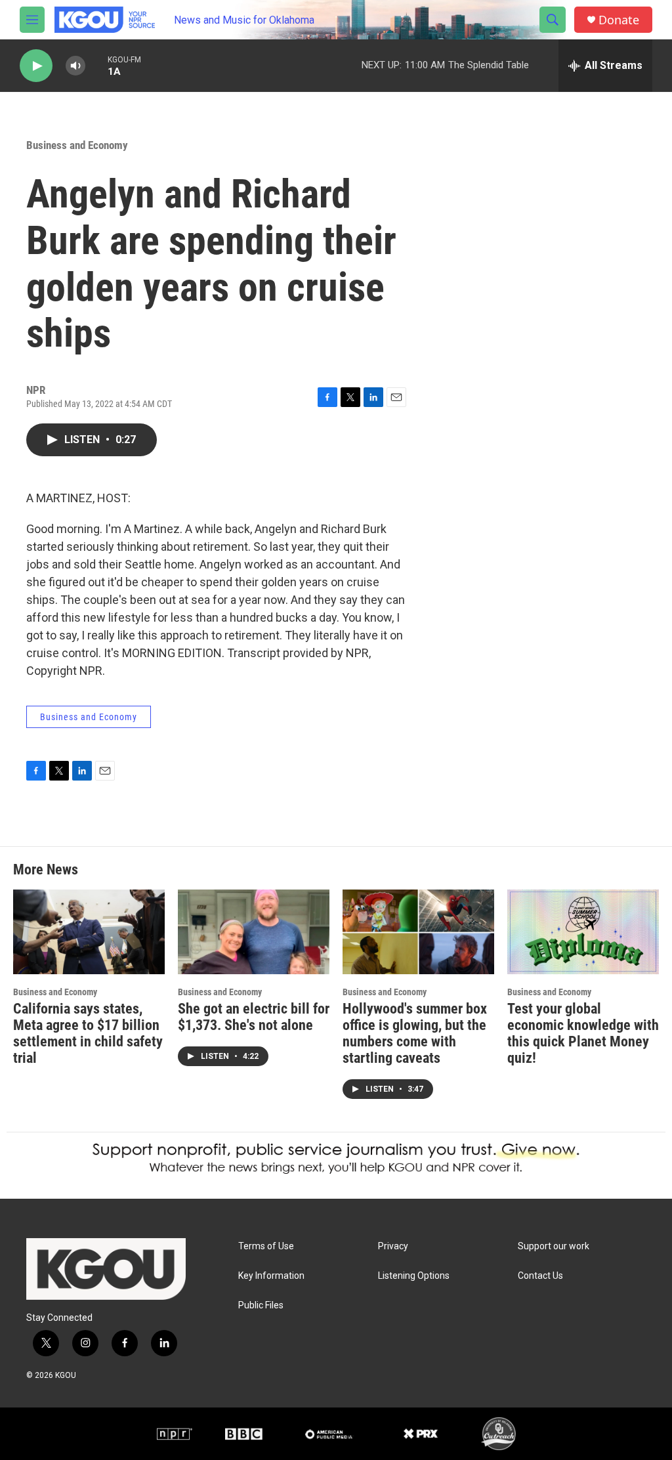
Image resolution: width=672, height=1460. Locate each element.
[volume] (75, 66)
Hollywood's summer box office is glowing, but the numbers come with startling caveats (415, 1033)
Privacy (393, 1246)
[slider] (96, 65)
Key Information (271, 1276)
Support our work (553, 1246)
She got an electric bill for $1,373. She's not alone (253, 1016)
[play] (36, 66)
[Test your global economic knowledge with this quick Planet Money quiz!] (583, 932)
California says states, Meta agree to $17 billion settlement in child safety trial (88, 1033)
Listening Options (414, 1276)
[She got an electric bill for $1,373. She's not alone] (253, 932)
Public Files (261, 1305)
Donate (618, 20)
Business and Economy (77, 145)
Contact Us (540, 1276)
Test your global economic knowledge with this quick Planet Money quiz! (583, 1033)
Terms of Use (266, 1246)
